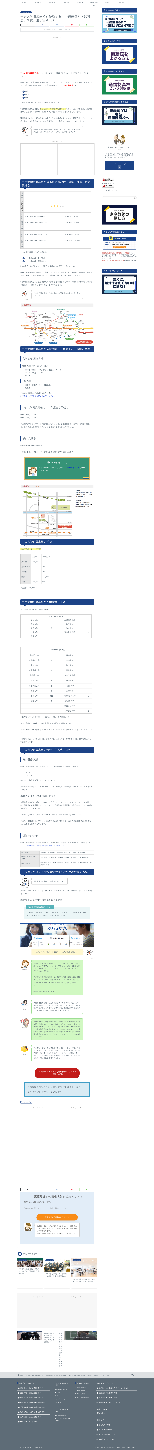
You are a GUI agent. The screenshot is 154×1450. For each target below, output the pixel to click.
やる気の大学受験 (105, 1430)
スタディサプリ (60, 1399)
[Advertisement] (57, 54)
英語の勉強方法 (81, 1393)
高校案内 (38, 2)
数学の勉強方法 (81, 1390)
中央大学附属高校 (26, 1102)
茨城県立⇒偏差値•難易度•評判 (31, 1417)
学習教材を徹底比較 (62, 1389)
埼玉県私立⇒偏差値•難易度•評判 (32, 1412)
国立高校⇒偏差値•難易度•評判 (31, 1393)
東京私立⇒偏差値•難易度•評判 (31, 1398)
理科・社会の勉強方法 (83, 1397)
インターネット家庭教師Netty (63, 1419)
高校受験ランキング (108, 183)
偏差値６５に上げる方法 (108, 1393)
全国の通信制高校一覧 (28, 1421)
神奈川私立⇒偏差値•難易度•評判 (32, 1402)
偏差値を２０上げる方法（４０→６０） (114, 1388)
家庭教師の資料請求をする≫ (57, 1217)
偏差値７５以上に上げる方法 (109, 1402)
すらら (58, 1392)
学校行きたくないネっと (108, 1439)
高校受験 (80, 2)
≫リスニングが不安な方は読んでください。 (38, 396)
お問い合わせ (100, 1413)
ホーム (24, 2)
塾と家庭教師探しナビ (107, 1434)
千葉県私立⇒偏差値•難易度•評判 (32, 1407)
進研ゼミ (58, 1402)
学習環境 (122, 2)
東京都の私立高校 (26, 12)
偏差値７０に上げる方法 (108, 1398)
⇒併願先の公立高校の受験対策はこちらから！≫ (45, 845)
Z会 (57, 1395)
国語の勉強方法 (81, 1387)
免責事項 (37, 1447)
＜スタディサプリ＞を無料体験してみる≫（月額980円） (57, 1072)
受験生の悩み (94, 3)
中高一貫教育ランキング (109, 190)
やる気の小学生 (104, 1425)
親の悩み (108, 2)
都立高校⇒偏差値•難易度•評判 (31, 1388)
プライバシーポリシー (25, 1447)
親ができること (73, 468)
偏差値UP (52, 2)
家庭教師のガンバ (61, 1415)
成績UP (66, 2)
